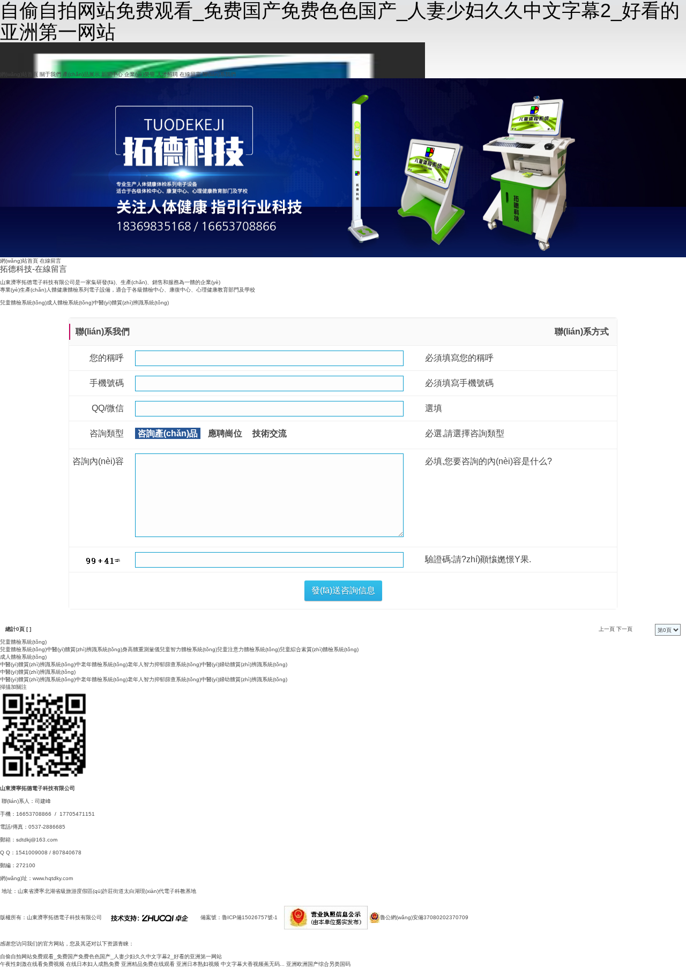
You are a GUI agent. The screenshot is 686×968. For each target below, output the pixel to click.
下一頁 (624, 629)
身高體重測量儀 (141, 649)
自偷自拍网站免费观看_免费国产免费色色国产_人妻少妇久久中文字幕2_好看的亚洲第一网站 (111, 956)
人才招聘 (167, 74)
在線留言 (190, 74)
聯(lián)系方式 (582, 331)
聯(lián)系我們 (219, 74)
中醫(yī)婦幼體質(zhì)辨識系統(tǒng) (244, 664)
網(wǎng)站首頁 (19, 74)
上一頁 (607, 629)
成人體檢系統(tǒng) (70, 303)
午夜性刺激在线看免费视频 (32, 964)
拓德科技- (33, 268)
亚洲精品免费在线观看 (148, 964)
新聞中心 (112, 74)
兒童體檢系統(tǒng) (23, 303)
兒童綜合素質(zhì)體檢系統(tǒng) (319, 649)
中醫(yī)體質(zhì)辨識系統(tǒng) (131, 303)
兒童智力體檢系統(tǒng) (188, 649)
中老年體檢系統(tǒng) (102, 664)
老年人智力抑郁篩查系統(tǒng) (164, 664)
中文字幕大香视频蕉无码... (253, 964)
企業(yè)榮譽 (139, 74)
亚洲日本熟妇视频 (197, 964)
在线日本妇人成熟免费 (93, 964)
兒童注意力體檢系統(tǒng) (248, 649)
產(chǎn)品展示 (81, 74)
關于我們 (50, 74)
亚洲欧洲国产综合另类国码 (318, 964)
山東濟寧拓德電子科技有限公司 (64, 917)
